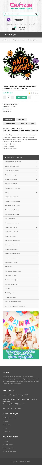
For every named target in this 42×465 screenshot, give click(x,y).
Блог (6, 428)
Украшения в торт (11, 184)
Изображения (11, 124)
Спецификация (27, 124)
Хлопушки (8, 267)
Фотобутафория (10, 236)
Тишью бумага (10, 218)
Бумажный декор (11, 227)
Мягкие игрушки (10, 275)
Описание (9, 120)
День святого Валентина (13, 302)
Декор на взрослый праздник (15, 306)
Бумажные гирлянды (12, 232)
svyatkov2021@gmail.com (16, 404)
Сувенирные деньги (11, 262)
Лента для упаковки (11, 249)
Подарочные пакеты (12, 197)
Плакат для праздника (12, 223)
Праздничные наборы (12, 170)
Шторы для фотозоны (12, 258)
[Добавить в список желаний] (29, 97)
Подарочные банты (11, 210)
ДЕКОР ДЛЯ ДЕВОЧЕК (12, 166)
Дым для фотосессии (12, 245)
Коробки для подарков (12, 205)
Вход (6, 441)
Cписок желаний (10, 451)
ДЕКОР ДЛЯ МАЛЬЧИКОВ (13, 162)
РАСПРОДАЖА (9, 293)
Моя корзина (9, 448)
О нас (6, 421)
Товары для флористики (13, 271)
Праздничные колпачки (13, 188)
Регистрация (9, 444)
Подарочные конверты (12, 201)
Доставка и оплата (11, 418)
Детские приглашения (12, 253)
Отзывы (21, 120)
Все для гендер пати (12, 284)
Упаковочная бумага (12, 214)
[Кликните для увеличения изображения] (21, 63)
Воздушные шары (11, 175)
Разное (7, 288)
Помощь (7, 432)
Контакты (8, 425)
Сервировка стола (11, 179)
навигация (11, 35)
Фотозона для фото (11, 280)
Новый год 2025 (10, 297)
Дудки (7, 192)
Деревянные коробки (12, 240)
